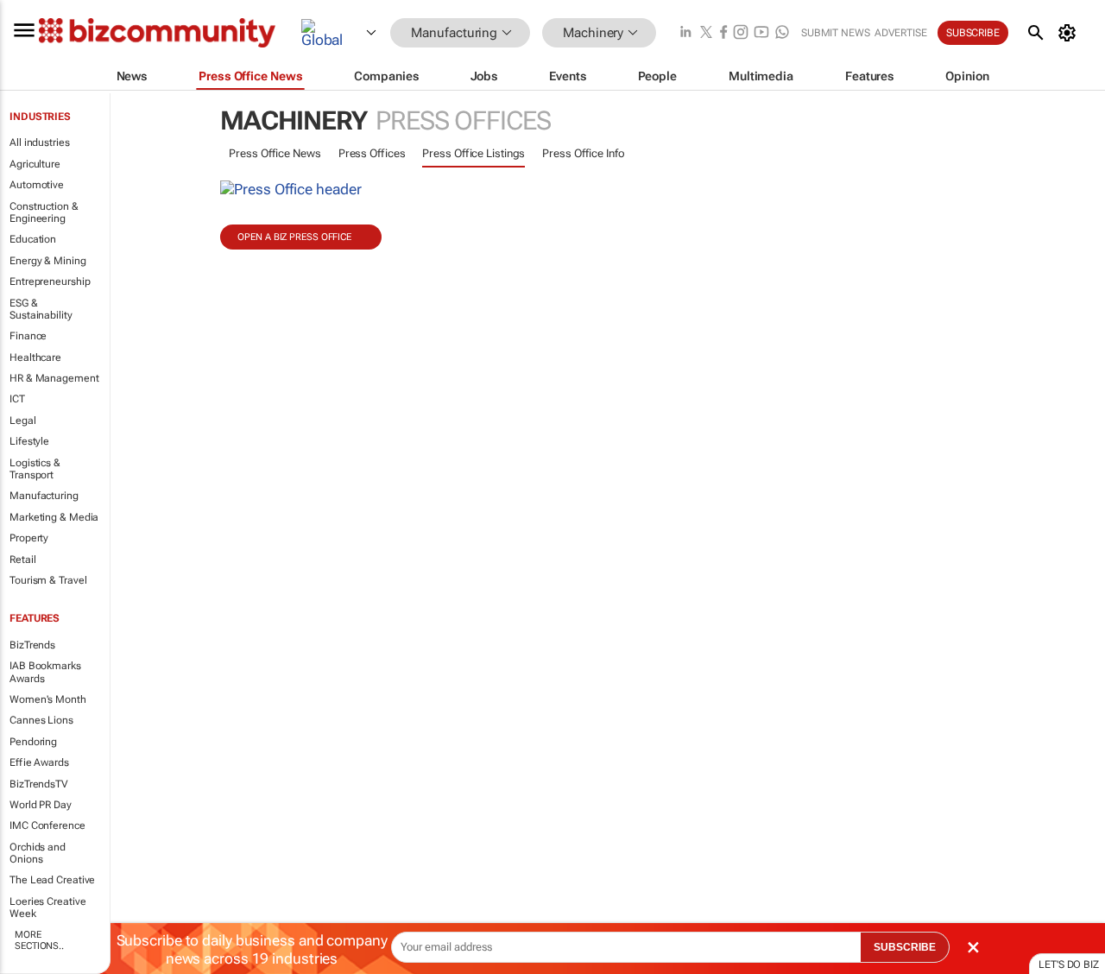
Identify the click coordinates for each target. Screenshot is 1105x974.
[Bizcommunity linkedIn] (685, 33)
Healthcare (35, 357)
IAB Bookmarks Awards (45, 672)
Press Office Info (583, 153)
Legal (22, 420)
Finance (28, 336)
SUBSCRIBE (905, 947)
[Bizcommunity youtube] (761, 33)
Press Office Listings (473, 153)
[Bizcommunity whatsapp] (782, 33)
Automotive (36, 185)
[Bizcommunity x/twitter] (706, 33)
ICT (17, 399)
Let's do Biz (1069, 964)
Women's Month (47, 699)
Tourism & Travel (47, 580)
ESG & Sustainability (41, 309)
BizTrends (32, 645)
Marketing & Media (53, 517)
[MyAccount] (1070, 33)
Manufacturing (44, 496)
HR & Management (54, 378)
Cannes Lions (41, 720)
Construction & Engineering (44, 212)
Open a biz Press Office (294, 237)
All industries (39, 142)
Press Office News (274, 153)
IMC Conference (47, 825)
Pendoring (33, 742)
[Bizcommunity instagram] (740, 33)
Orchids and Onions (37, 853)
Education (32, 239)
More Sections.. (39, 940)
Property (28, 538)
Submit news (835, 33)
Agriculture (34, 164)
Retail (22, 559)
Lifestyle (29, 441)
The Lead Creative (52, 880)
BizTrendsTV (38, 784)
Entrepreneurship (49, 281)
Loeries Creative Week (47, 907)
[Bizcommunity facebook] (723, 33)
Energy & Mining (47, 261)
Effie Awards (39, 762)
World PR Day (40, 805)
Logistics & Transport (34, 469)
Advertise (901, 33)
